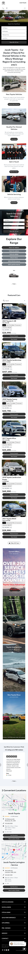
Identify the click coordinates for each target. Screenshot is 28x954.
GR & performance (14, 264)
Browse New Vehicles (14, 104)
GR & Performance (14, 261)
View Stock (14, 139)
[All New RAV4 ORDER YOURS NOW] (14, 619)
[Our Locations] (6, 8)
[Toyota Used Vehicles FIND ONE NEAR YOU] (14, 667)
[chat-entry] (24, 949)
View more (9, 770)
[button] (24, 8)
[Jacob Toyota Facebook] (3, 950)
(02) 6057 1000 (8, 875)
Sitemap (8, 946)
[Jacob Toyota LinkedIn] (9, 950)
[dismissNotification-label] (25, 941)
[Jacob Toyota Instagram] (5, 950)
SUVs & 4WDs (14, 254)
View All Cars (15, 543)
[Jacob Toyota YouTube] (7, 950)
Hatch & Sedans (14, 247)
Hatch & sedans (14, 251)
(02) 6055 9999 (9, 823)
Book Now (14, 202)
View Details (14, 339)
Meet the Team (14, 171)
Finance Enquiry (14, 336)
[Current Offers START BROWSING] (14, 572)
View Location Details (14, 838)
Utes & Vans (14, 258)
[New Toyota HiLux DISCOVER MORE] (14, 715)
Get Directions (14, 835)
